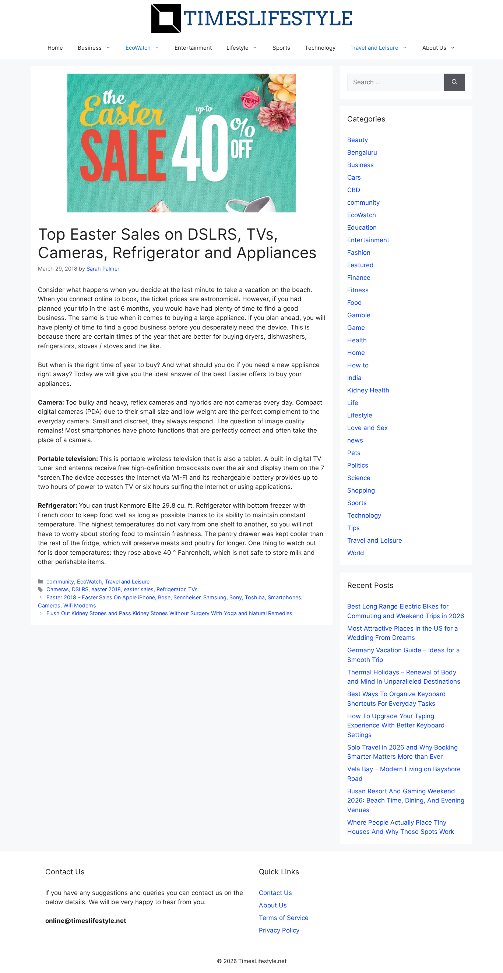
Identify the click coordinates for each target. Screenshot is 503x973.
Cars (354, 177)
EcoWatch (138, 47)
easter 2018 (106, 589)
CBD (353, 190)
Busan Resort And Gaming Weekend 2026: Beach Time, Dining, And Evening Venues (405, 800)
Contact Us (275, 892)
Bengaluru (362, 152)
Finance (358, 277)
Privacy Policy (279, 930)
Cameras (57, 589)
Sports (281, 47)
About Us (434, 47)
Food (354, 302)
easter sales (139, 589)
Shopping (361, 490)
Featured (360, 265)
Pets (353, 452)
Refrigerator (170, 589)
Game (356, 327)
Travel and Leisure (374, 47)
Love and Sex (367, 427)
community (60, 581)
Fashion (358, 252)
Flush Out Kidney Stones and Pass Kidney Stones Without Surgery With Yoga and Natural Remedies (169, 613)
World (355, 553)
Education (362, 227)
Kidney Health (368, 390)
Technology (320, 47)
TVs (193, 589)
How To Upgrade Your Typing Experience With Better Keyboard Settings (396, 725)
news (355, 440)
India (354, 377)
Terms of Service (284, 917)
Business (90, 47)
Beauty (357, 140)
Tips (353, 528)
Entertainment (193, 47)
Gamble (358, 315)
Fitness (358, 290)
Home (55, 47)
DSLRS (80, 589)
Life (352, 402)
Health (357, 340)
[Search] (454, 82)
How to (358, 365)
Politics (357, 465)
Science (358, 478)
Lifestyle (237, 47)
